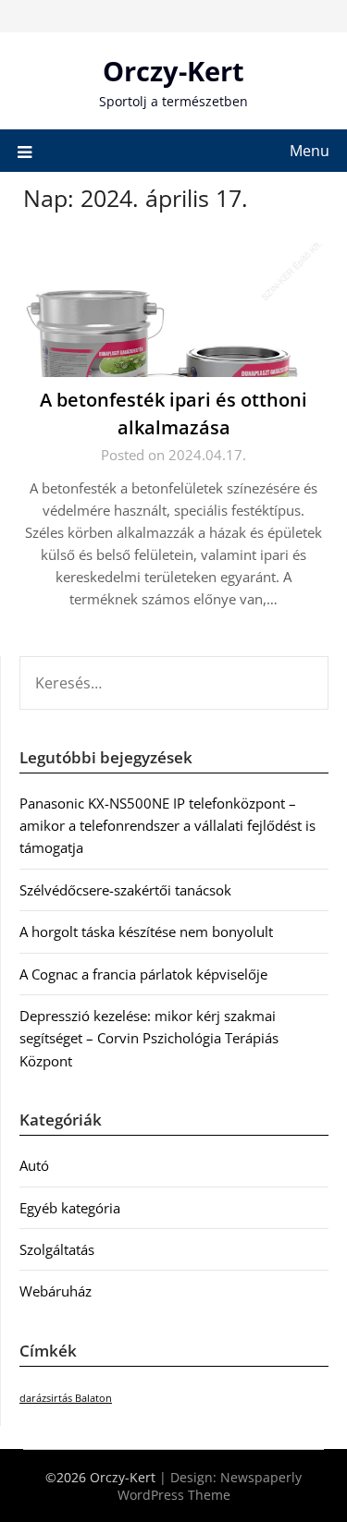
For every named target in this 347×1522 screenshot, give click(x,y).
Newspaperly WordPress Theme (210, 1486)
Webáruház (55, 1291)
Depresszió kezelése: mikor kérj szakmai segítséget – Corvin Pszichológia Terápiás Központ (149, 1038)
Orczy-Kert (173, 71)
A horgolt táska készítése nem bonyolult (146, 931)
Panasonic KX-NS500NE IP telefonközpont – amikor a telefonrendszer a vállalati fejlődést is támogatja (167, 826)
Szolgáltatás (56, 1249)
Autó (34, 1165)
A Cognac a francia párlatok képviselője (143, 974)
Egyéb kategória (69, 1208)
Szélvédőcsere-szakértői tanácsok (125, 890)
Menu (309, 150)
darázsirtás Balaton (65, 1398)
